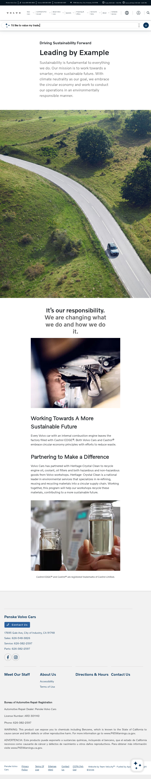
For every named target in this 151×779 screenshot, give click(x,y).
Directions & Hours (92, 674)
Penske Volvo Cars (10, 768)
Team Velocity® (107, 766)
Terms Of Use (39, 768)
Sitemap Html (52, 768)
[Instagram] (15, 657)
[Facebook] (8, 657)
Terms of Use (47, 686)
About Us (48, 674)
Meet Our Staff (17, 674)
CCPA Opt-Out (78, 768)
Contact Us (19, 624)
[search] (148, 13)
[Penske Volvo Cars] (14, 12)
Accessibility (47, 681)
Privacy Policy (25, 768)
